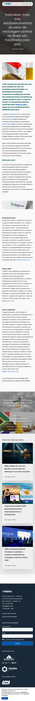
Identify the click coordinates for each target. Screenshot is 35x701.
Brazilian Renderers (15, 114)
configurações (23, 692)
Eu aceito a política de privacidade (14, 639)
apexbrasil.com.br (13, 371)
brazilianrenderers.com (23, 260)
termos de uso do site (13, 694)
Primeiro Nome (6, 626)
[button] (30, 4)
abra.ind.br (10, 301)
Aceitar (4, 698)
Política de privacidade (9, 617)
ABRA (9, 119)
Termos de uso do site (9, 613)
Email (3, 633)
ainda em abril (21, 104)
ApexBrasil (6, 124)
